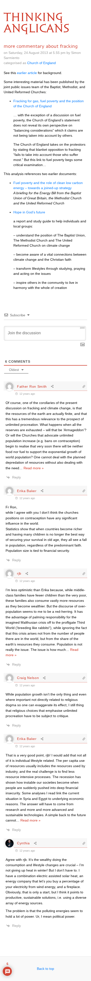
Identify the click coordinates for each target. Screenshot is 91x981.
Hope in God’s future (29, 212)
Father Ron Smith (32, 386)
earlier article (27, 73)
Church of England (41, 63)
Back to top (45, 969)
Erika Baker (27, 491)
